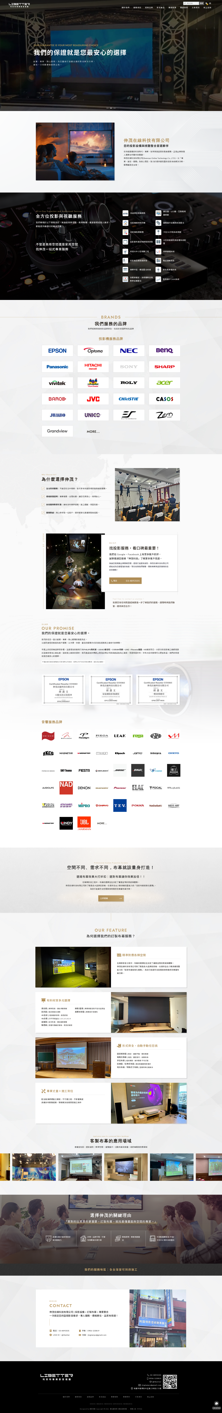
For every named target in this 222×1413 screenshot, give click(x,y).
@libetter (157, 1382)
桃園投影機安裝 (108, 1404)
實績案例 (184, 7)
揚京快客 (93, 1409)
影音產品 (161, 7)
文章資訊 (196, 7)
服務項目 (137, 7)
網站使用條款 (123, 1409)
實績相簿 (172, 7)
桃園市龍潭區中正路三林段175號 (147, 1388)
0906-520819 (155, 1378)
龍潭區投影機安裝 (117, 1404)
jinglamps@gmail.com (151, 1385)
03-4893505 (155, 1375)
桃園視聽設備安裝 (127, 1404)
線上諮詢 (207, 7)
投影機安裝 (93, 1404)
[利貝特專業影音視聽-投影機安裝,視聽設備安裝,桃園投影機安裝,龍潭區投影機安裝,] (19, 4)
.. (128, 1409)
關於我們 (126, 7)
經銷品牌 (149, 7)
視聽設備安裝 (99, 1404)
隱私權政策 (113, 1409)
